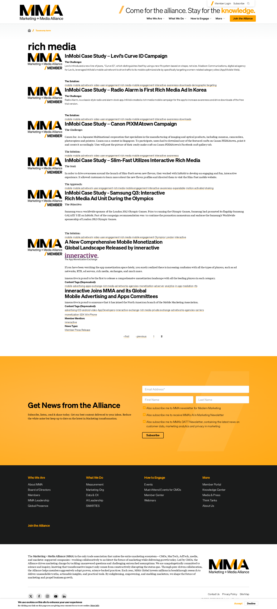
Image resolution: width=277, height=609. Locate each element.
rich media (125, 85)
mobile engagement (143, 85)
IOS (79, 310)
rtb (195, 286)
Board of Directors (39, 489)
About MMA (35, 484)
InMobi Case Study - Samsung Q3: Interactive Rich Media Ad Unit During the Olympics (115, 195)
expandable (179, 188)
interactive (160, 85)
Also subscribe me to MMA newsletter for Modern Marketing (183, 408)
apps (88, 286)
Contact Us (214, 594)
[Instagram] (47, 596)
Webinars (150, 500)
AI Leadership (94, 500)
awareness (173, 85)
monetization (146, 286)
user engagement (109, 85)
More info (94, 605)
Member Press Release (77, 330)
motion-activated (195, 188)
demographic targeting (204, 85)
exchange (97, 286)
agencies (133, 286)
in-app (178, 286)
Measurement (94, 484)
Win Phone (91, 314)
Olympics (160, 237)
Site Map (244, 594)
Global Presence (38, 505)
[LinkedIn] (64, 596)
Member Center (154, 495)
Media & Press (211, 495)
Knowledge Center (214, 489)
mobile (68, 85)
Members (34, 495)
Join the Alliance (243, 18)
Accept (238, 603)
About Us (208, 505)
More (222, 19)
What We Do (176, 18)
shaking (209, 188)
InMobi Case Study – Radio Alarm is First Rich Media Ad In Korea (135, 90)
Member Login (223, 3)
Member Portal (211, 484)
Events (148, 484)
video (97, 85)
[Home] (29, 30)
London (170, 237)
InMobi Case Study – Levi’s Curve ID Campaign (116, 56)
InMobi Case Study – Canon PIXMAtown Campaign (121, 124)
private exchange (161, 310)
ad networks (121, 286)
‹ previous (141, 336)
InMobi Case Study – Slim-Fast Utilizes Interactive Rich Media (132, 160)
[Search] (249, 3)
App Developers (106, 310)
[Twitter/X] (31, 596)
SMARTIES (93, 505)
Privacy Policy (229, 594)
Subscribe (238, 3)
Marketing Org (95, 489)
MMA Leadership (38, 500)
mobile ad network (83, 85)
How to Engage (200, 18)
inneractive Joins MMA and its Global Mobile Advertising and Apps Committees (111, 293)
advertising (79, 286)
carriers (199, 310)
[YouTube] (56, 596)
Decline (251, 603)
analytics (169, 286)
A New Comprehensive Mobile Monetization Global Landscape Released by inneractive (113, 245)
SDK (82, 314)
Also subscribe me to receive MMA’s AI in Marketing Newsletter (185, 415)
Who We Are (154, 18)
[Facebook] (39, 596)
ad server (159, 286)
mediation (188, 286)
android (86, 310)
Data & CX (92, 495)
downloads (185, 85)
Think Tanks (209, 500)
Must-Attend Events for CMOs (162, 489)
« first (126, 336)
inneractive (122, 310)
